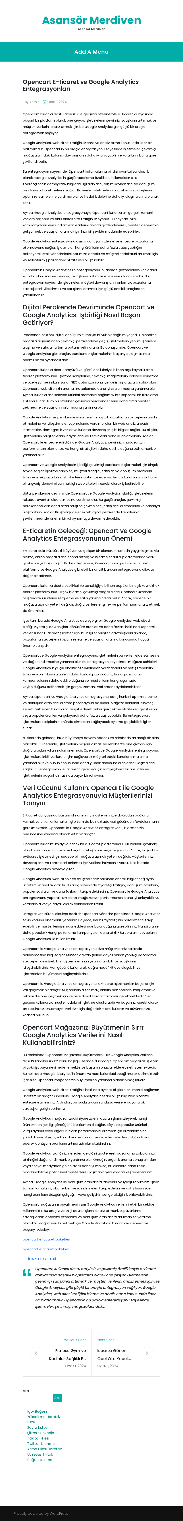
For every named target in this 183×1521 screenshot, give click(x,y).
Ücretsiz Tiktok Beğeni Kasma (40, 1457)
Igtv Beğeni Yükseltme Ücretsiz (44, 1414)
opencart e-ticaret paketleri (46, 1239)
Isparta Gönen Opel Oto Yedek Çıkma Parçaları (113, 1355)
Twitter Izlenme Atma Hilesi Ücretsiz (44, 1446)
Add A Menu (91, 52)
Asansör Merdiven (91, 20)
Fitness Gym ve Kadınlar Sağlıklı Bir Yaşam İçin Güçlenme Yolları (67, 1355)
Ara (26, 1390)
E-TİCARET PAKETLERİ (39, 1259)
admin (34, 102)
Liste (31, 1422)
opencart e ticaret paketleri (46, 1249)
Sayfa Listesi (37, 1427)
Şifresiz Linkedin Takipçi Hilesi (40, 1435)
